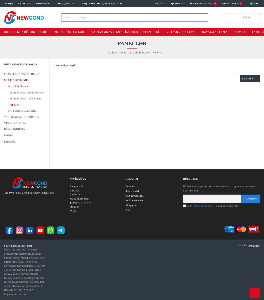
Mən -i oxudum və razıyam (212, 205)
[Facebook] (9, 230)
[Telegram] (61, 230)
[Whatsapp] (50, 230)
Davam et (248, 78)
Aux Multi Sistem (139, 52)
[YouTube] (40, 230)
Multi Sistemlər (117, 52)
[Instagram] (19, 230)
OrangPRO (254, 245)
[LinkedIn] (30, 230)
